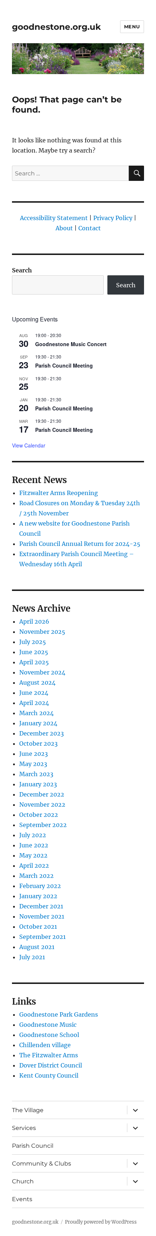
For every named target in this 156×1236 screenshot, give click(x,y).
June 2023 (33, 753)
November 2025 (42, 631)
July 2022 (32, 835)
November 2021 (41, 916)
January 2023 (38, 784)
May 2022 (33, 855)
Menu (132, 26)
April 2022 (34, 865)
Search (22, 270)
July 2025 (32, 641)
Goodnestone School (49, 1034)
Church (23, 1181)
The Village (28, 1110)
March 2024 (36, 713)
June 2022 (33, 845)
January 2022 (38, 896)
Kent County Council (48, 1075)
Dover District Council (50, 1065)
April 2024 (34, 702)
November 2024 (42, 672)
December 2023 (41, 733)
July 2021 (32, 957)
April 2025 (34, 662)
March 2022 (36, 875)
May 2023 (33, 763)
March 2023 (36, 774)
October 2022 (38, 814)
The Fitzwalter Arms (48, 1055)
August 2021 (36, 947)
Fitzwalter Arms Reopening (58, 493)
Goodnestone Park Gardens (58, 1014)
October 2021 (38, 926)
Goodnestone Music (48, 1024)
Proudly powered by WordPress (101, 1222)
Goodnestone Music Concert (71, 344)
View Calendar (28, 445)
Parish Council (32, 1145)
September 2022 (43, 824)
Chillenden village (45, 1045)
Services (24, 1127)
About (64, 228)
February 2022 (40, 885)
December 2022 (41, 794)
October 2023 (38, 743)
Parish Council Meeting (64, 365)
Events (22, 1199)
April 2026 (34, 621)
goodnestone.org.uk (56, 27)
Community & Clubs (41, 1163)
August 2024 (37, 682)
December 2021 (41, 906)
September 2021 (42, 936)
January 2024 (38, 723)
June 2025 (33, 652)
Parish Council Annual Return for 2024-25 (79, 543)
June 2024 (33, 692)
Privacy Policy (112, 218)
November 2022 (42, 804)
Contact (89, 228)
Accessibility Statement (54, 218)
